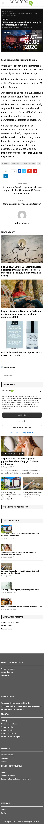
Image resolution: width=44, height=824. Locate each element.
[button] (40, 391)
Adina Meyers (8, 28)
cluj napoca (5, 164)
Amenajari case (6, 626)
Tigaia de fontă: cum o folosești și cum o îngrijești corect (21, 606)
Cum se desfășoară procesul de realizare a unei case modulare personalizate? (11, 496)
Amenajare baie (7, 727)
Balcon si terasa (7, 672)
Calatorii (4, 813)
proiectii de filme (29, 164)
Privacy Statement (27, 433)
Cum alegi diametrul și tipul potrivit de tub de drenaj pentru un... (32, 495)
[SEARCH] (40, 375)
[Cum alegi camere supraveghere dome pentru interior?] (6, 585)
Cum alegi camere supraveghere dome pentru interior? (21, 590)
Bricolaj (4, 721)
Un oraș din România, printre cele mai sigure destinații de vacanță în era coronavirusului (22, 190)
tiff (39, 164)
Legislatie (4, 761)
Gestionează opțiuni (22, 428)
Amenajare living (7, 730)
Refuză (22, 421)
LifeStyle (5, 19)
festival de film (16, 164)
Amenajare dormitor (8, 734)
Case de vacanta (7, 629)
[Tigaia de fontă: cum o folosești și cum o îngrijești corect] (6, 601)
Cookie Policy (14, 433)
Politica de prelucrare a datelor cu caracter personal (21, 706)
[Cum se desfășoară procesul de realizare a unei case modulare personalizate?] (11, 483)
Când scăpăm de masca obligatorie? (22, 204)
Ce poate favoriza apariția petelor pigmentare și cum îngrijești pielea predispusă (19, 461)
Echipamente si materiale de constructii (16, 779)
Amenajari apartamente (10, 623)
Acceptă (22, 415)
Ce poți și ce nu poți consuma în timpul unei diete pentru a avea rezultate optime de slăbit (21, 314)
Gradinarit (5, 675)
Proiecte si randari (8, 776)
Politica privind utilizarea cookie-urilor (15, 703)
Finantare (4, 758)
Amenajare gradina (8, 669)
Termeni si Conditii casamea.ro (12, 709)
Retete (3, 810)
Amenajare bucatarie (9, 724)
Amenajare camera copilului (11, 737)
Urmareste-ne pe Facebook (15, 507)
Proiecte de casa (7, 755)
